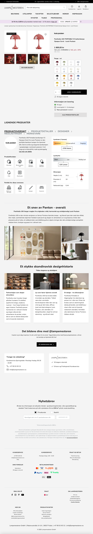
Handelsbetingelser (75, 498)
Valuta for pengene (46, 514)
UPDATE (68, 21)
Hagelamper (36, 26)
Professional (56, 18)
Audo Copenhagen (46, 510)
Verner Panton (46, 512)
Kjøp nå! (54, 22)
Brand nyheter (18, 514)
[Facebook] (12, 495)
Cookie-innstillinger (18, 512)
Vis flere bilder (27, 67)
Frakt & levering (75, 455)
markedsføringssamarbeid (18, 518)
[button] (9, 59)
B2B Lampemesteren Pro (17, 516)
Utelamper (29, 26)
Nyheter (34, 18)
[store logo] (14, 7)
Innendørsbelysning (21, 26)
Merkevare (33, 133)
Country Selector (75, 502)
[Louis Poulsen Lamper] (63, 33)
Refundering (75, 459)
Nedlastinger (13, 133)
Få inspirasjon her (45, 344)
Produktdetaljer (42, 131)
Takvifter (39, 14)
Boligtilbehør (46, 516)
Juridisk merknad (75, 496)
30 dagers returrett (18, 470)
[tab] (16, 131)
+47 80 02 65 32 (15, 366)
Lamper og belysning (9, 26)
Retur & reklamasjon (75, 457)
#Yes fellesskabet (17, 510)
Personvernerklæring (75, 500)
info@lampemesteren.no (17, 370)
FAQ (18, 459)
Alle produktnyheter (46, 518)
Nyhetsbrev (18, 468)
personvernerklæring (72, 437)
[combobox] (46, 7)
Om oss (75, 494)
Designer (63, 131)
